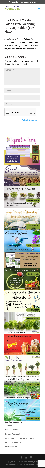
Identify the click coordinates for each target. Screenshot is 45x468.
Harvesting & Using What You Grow (19, 438)
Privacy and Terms (32, 465)
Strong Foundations (12, 442)
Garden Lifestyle (11, 430)
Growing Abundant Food (14, 434)
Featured (8, 426)
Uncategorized (10, 446)
